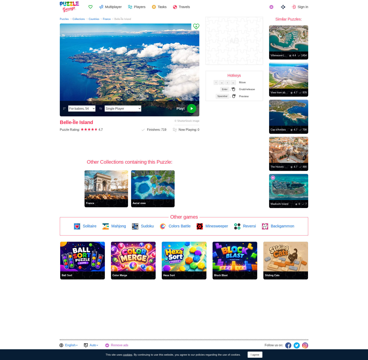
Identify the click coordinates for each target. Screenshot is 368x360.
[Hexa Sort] (184, 256)
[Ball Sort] (82, 256)
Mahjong (118, 226)
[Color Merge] (133, 256)
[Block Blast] (235, 256)
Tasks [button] (162, 7)
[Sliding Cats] (285, 256)
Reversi (249, 226)
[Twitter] (297, 345)
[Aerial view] (153, 184)
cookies (127, 354)
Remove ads (119, 345)
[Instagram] (305, 345)
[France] (106, 184)
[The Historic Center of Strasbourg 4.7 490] (288, 150)
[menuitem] (90, 6)
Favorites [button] (90, 6)
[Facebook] (288, 345)
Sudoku (147, 226)
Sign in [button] (303, 7)
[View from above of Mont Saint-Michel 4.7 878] (288, 76)
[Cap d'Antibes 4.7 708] (288, 113)
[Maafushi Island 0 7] (288, 187)
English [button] (70, 345)
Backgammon (282, 226)
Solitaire (89, 226)
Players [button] (139, 7)
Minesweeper (216, 226)
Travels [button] (184, 7)
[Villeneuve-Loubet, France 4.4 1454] (288, 38)
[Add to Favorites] (195, 27)
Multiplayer (113, 7)
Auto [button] (93, 345)
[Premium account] (272, 6)
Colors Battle (179, 226)
